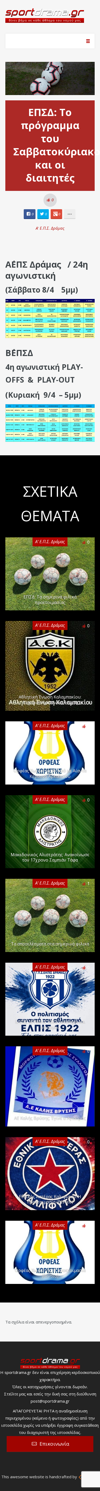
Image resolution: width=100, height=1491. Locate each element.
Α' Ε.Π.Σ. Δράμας (50, 228)
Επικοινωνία (54, 1443)
